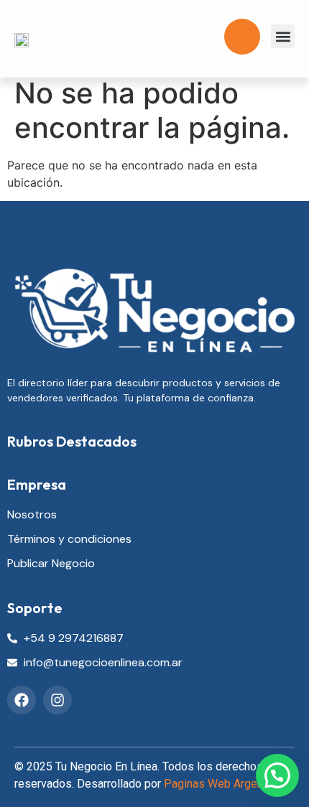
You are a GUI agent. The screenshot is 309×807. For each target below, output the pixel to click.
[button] (283, 36)
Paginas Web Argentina (222, 783)
